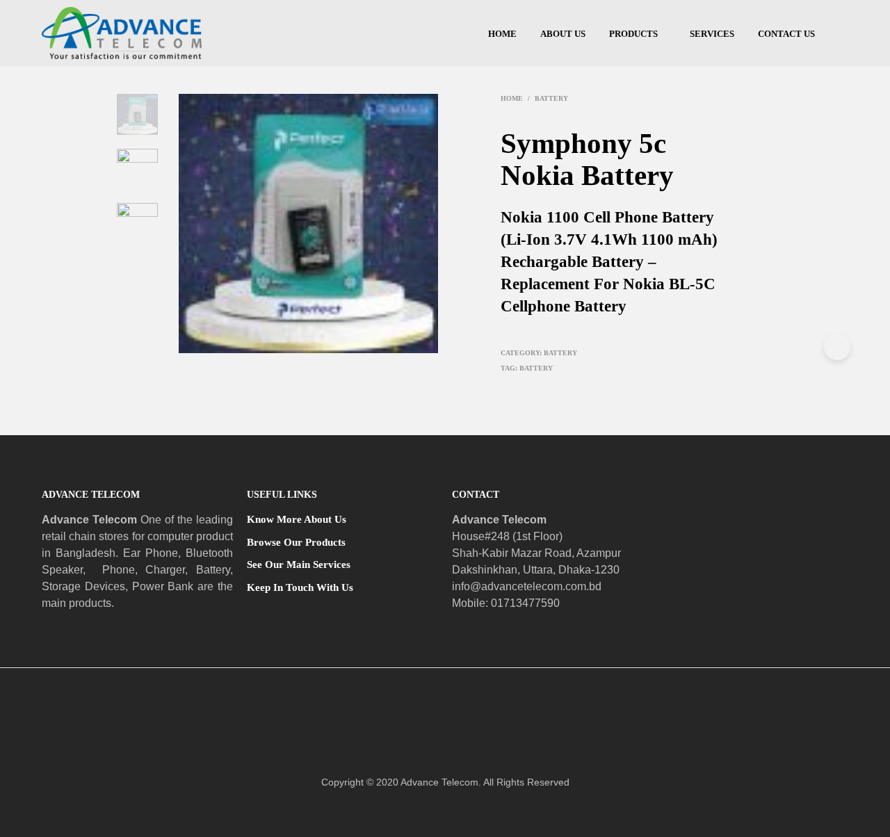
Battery (551, 98)
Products (633, 34)
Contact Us (786, 34)
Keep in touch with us (300, 587)
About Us (562, 34)
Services (712, 34)
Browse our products (296, 542)
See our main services (298, 564)
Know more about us (296, 519)
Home (502, 34)
